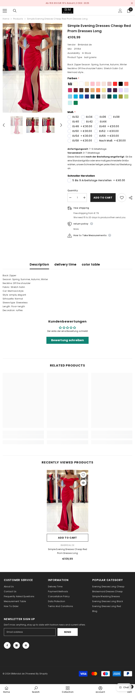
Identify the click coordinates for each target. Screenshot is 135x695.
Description (39, 264)
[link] (23, 436)
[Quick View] (83, 483)
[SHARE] (129, 198)
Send (67, 632)
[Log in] (120, 11)
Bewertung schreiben (67, 340)
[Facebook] (7, 645)
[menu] (5, 11)
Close (132, 3)
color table (91, 264)
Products (18, 18)
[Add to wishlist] (121, 197)
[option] (67, 3)
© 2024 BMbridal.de (13, 673)
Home (6, 18)
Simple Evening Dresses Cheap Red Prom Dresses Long (67, 551)
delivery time (65, 264)
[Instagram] (16, 645)
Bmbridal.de (85, 44)
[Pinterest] (25, 645)
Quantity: (73, 190)
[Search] (15, 11)
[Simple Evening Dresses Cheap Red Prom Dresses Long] (67, 501)
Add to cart (102, 197)
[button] (3, 125)
